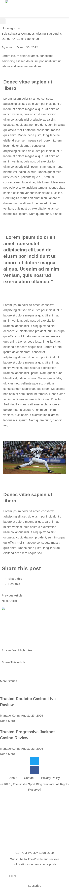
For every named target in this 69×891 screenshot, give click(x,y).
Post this (14, 584)
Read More (7, 721)
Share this (15, 578)
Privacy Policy (50, 778)
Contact (29, 778)
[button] (34, 17)
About (13, 778)
